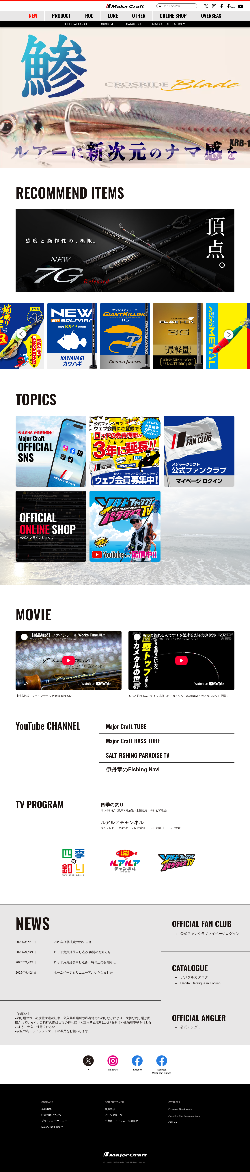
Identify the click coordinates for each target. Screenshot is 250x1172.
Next (229, 334)
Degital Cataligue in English (200, 983)
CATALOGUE (134, 24)
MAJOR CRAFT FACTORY (168, 24)
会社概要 (46, 1109)
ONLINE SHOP (173, 15)
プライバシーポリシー (54, 1120)
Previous (21, 334)
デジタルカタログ (194, 977)
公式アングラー (192, 1027)
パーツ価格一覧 (114, 1115)
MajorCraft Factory (52, 1126)
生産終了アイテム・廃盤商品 (121, 1120)
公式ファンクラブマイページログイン (209, 933)
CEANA (172, 1122)
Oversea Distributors (180, 1109)
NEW (33, 15)
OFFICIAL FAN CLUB (78, 24)
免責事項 (110, 1109)
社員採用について (51, 1115)
